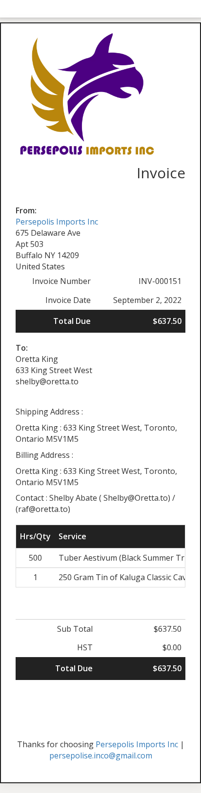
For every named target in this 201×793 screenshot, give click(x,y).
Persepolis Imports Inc (57, 221)
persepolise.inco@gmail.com (100, 755)
